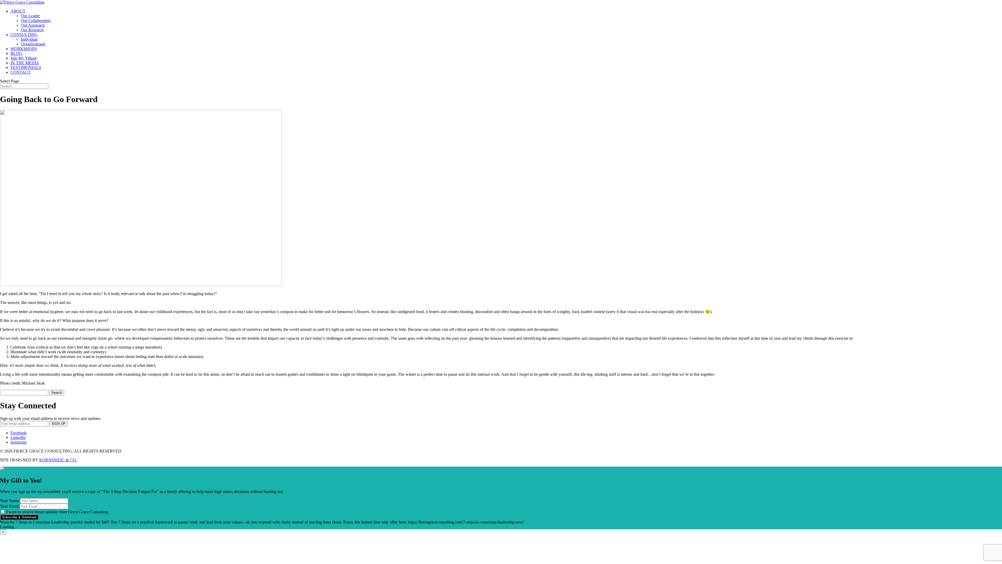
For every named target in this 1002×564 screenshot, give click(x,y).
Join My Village (23, 58)
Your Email (9, 506)
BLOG (16, 53)
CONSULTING (24, 34)
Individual (29, 39)
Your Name (9, 500)
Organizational (33, 44)
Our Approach (33, 25)
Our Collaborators (36, 20)
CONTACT (20, 72)
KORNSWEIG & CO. (58, 460)
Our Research (32, 30)
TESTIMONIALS (25, 67)
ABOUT (17, 11)
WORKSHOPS (23, 48)
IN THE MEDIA (24, 63)
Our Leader (30, 16)
